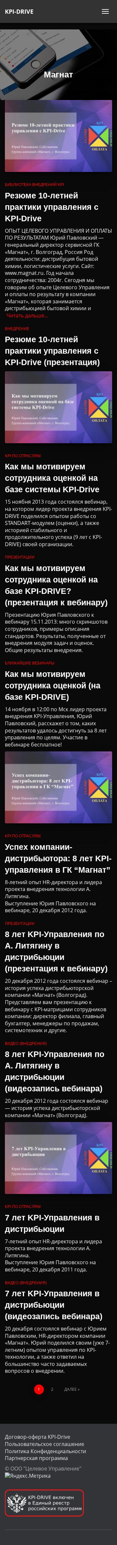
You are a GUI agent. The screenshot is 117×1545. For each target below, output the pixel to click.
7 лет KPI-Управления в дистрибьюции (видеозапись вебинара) (53, 1305)
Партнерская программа (36, 1458)
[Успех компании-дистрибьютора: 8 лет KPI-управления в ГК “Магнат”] (58, 787)
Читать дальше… (27, 315)
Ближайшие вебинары (30, 663)
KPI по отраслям (23, 456)
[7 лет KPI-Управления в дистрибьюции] (58, 1158)
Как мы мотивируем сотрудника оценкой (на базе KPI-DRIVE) (52, 685)
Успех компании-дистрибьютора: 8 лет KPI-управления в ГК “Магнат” (58, 858)
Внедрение (17, 329)
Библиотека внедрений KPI (34, 184)
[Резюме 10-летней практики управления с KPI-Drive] (58, 136)
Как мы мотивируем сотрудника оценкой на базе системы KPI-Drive (52, 478)
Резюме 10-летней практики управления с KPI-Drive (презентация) (52, 351)
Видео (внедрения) (26, 1043)
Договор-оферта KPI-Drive (37, 1436)
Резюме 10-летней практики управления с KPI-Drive (51, 207)
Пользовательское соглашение (44, 1444)
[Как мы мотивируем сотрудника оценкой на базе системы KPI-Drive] (58, 407)
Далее (70, 1389)
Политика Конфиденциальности (45, 1451)
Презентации (19, 557)
